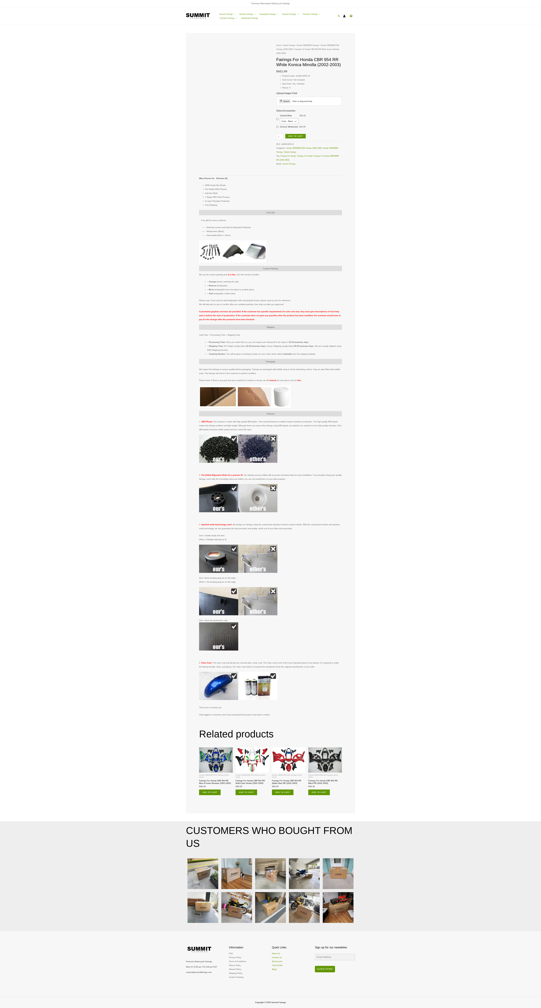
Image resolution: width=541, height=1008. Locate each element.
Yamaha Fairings (310, 14)
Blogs (274, 969)
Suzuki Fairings (289, 14)
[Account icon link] (344, 16)
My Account (277, 961)
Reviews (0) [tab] (222, 178)
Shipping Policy (235, 973)
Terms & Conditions (237, 961)
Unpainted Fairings (249, 18)
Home (278, 45)
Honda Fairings (246, 14)
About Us (276, 953)
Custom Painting (236, 977)
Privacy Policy (235, 957)
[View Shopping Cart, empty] (351, 16)
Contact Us (277, 957)
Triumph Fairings (227, 18)
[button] (234, 14)
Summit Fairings (289, 164)
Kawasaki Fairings (268, 14)
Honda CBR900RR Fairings (308, 45)
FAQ (231, 953)
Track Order (277, 965)
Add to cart (295, 136)
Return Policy (235, 965)
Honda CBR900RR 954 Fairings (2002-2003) (304, 148)
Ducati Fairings (226, 14)
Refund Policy (235, 969)
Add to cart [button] (209, 792)
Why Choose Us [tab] (206, 178)
